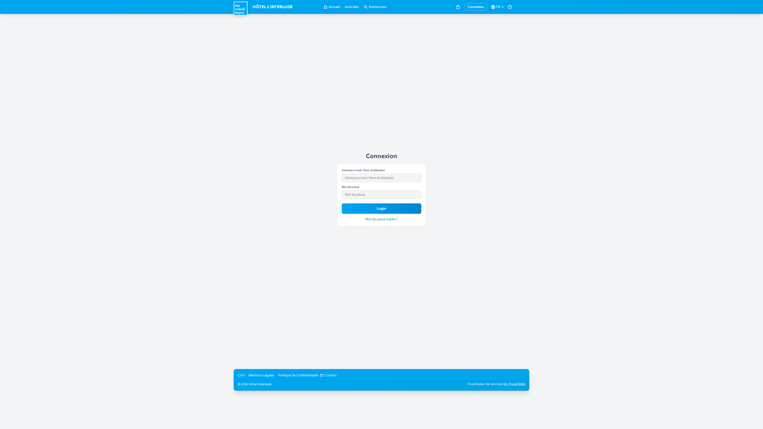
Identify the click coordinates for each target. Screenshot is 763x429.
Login (381, 208)
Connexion (476, 7)
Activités (352, 7)
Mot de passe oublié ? (381, 219)
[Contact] (510, 7)
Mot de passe (350, 187)
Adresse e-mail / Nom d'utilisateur (363, 170)
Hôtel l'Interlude (273, 7)
